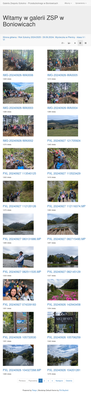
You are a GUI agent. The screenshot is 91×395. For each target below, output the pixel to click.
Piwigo (34, 390)
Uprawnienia (80, 3)
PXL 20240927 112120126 (19, 206)
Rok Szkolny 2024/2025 (29, 37)
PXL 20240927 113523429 (63, 173)
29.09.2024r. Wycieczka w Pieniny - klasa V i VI (44, 38)
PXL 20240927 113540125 (19, 173)
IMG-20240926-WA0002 (18, 140)
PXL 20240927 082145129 (63, 271)
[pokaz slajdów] (75, 43)
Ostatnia (69, 380)
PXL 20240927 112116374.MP (66, 206)
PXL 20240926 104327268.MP (22, 369)
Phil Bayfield (63, 390)
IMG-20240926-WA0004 (62, 107)
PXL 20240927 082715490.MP (66, 238)
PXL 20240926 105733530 (19, 337)
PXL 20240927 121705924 (63, 140)
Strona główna (10, 37)
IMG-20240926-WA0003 (18, 107)
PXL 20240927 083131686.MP (22, 238)
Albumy (68, 3)
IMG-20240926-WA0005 (62, 74)
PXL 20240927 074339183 (19, 304)
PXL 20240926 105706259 (63, 337)
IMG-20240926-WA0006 (18, 74)
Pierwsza (22, 380)
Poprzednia (33, 380)
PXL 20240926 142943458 (63, 304)
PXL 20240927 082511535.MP (22, 271)
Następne (59, 380)
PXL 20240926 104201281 (63, 369)
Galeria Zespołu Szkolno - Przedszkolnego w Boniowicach (30, 3)
